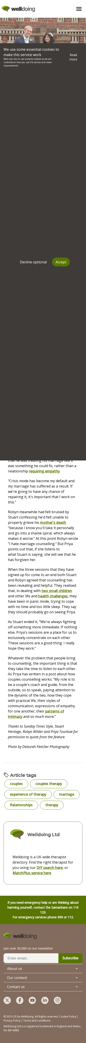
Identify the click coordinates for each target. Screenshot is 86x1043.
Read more (73, 57)
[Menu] (79, 8)
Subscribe (70, 958)
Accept (61, 262)
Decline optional (33, 262)
